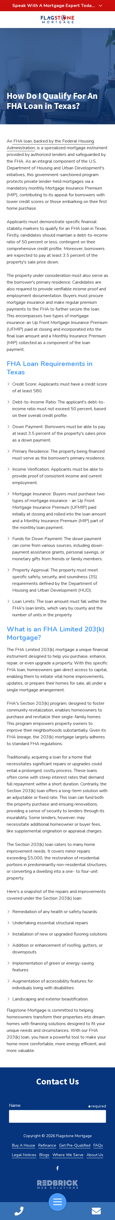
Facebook (57, 1168)
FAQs (98, 1145)
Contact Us (96, 1211)
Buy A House (23, 1145)
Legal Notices (24, 1155)
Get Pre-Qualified (74, 1145)
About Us (95, 1155)
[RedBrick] (57, 1184)
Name (15, 1105)
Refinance (47, 1145)
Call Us (18, 1211)
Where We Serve (67, 1155)
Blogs (44, 1155)
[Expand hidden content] (100, 5)
